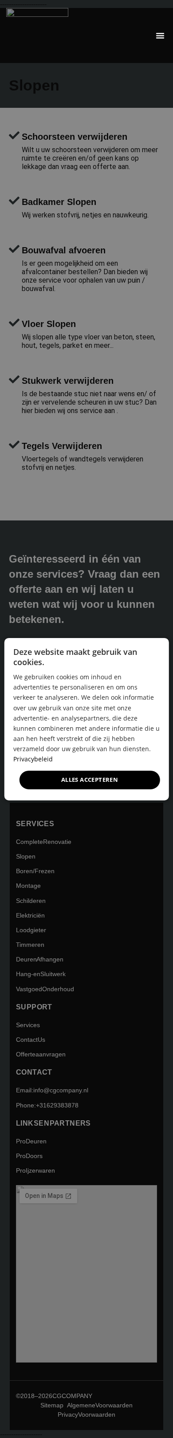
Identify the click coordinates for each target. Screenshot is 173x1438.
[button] (160, 35)
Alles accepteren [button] (89, 780)
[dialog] (86, 719)
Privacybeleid (33, 759)
